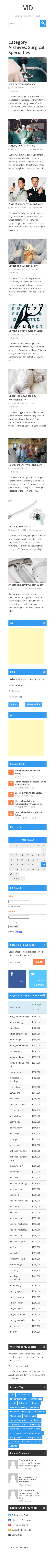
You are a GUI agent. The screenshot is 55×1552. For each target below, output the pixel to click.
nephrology (15, 1121)
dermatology (15, 1039)
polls (38, 1428)
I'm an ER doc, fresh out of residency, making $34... (30, 1464)
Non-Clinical (17, 696)
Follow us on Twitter (21, 1515)
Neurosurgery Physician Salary (25, 464)
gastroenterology (17, 1072)
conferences (36, 1398)
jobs (10, 932)
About (11, 1375)
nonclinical (14, 1424)
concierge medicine (19, 1398)
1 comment (36, 207)
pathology (14, 1171)
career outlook (23, 1394)
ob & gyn (14, 1139)
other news (27, 1428)
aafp (12, 1394)
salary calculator (17, 1437)
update (38, 1441)
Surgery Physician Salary (21, 145)
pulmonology (16, 1264)
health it (36, 1403)
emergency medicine (19, 1045)
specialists (14, 1441)
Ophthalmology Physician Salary (25, 330)
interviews (34, 1407)
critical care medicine (19, 1033)
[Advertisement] (26, 646)
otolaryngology (16, 1165)
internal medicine (17, 1110)
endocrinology (16, 1051)
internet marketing (18, 1407)
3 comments (38, 149)
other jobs (14, 1428)
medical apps (30, 1416)
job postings (39, 1411)
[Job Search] (19, 932)
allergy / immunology (19, 1016)
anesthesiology (16, 1022)
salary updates (34, 1437)
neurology (14, 1133)
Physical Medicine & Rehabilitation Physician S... (28, 802)
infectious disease (18, 1104)
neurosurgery (16, 1127)
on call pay (35, 1424)
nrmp (24, 1424)
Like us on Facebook (21, 1520)
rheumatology (16, 1285)
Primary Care (18, 685)
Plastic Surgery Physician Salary (25, 204)
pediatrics (14, 1177)
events (13, 1403)
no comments (37, 530)
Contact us (17, 1534)
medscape (35, 1420)
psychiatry (14, 1253)
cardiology (14, 1028)
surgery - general (17, 1291)
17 (36, 776)
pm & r (13, 1247)
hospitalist (14, 1098)
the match (27, 1441)
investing (26, 1411)
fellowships (24, 1403)
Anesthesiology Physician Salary (26, 584)
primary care (15, 1433)
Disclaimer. (13, 1378)
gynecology (15, 1087)
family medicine (17, 1057)
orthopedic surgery (18, 1151)
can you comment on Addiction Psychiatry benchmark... (28, 1479)
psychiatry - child (17, 1258)
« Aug (16, 878)
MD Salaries (27, 11)
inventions (14, 1411)
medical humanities (19, 1420)
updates (13, 1445)
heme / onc (15, 1092)
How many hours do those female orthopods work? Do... (30, 1495)
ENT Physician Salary (19, 526)
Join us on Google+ (20, 1525)
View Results (33, 704)
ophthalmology (16, 1145)
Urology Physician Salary (21, 84)
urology (13, 1331)
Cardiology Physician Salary (28, 792)
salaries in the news (33, 1433)
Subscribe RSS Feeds (21, 1530)
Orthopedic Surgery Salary (23, 265)
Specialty (16, 691)
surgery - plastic (17, 1308)
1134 (40, 981)
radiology (14, 1270)
